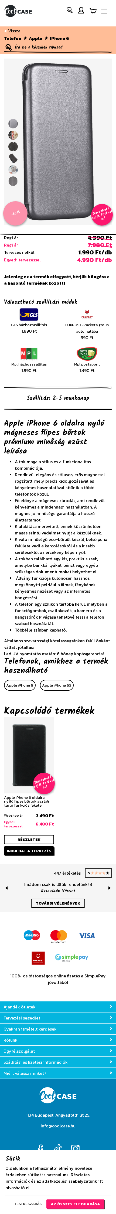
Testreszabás (28, 1204)
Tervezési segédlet (22, 1018)
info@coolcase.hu (58, 1126)
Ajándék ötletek (20, 1007)
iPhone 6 (59, 38)
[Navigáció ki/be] (104, 11)
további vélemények (58, 903)
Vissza (14, 31)
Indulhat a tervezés (29, 851)
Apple (35, 38)
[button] (69, 11)
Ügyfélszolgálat (19, 1051)
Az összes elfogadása (75, 1204)
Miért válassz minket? (25, 1073)
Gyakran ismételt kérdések (30, 1029)
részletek (29, 840)
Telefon (12, 38)
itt (100, 1181)
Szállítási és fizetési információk (36, 1062)
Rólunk (11, 1040)
